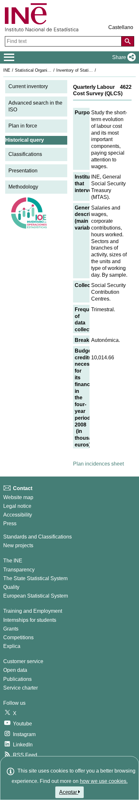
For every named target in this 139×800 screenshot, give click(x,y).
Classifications (25, 154)
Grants (10, 628)
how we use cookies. (104, 781)
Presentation (22, 170)
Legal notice (17, 506)
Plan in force (22, 125)
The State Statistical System (35, 578)
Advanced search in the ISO (35, 106)
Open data (15, 670)
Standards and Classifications (37, 536)
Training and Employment (32, 611)
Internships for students (29, 620)
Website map (18, 497)
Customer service (23, 661)
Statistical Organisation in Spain (45, 70)
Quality (11, 587)
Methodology (23, 187)
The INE (12, 560)
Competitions (18, 637)
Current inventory (28, 86)
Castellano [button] (120, 27)
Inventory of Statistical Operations (88, 70)
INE (6, 70)
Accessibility (17, 515)
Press (9, 523)
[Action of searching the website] (127, 41)
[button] (123, 57)
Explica (11, 646)
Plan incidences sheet (98, 464)
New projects (18, 545)
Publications (17, 679)
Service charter (20, 688)
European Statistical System (35, 596)
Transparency (19, 569)
